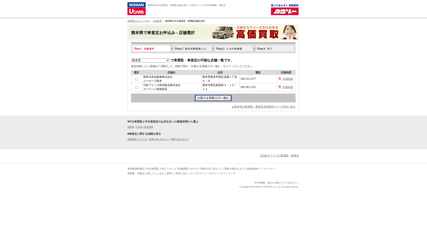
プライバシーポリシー (207, 173)
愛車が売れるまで (180, 139)
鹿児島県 (148, 127)
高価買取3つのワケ (188, 168)
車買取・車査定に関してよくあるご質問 (149, 173)
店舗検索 (157, 21)
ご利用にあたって (183, 173)
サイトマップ (228, 173)
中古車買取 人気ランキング (161, 168)
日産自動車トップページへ (260, 168)
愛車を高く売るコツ (159, 139)
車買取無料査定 (136, 168)
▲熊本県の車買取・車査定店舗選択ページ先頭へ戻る (264, 106)
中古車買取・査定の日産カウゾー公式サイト (276, 183)
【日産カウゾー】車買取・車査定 (279, 155)
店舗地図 (287, 78)
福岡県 (130, 127)
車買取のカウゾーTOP (138, 21)
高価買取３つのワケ (137, 139)
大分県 (139, 127)
